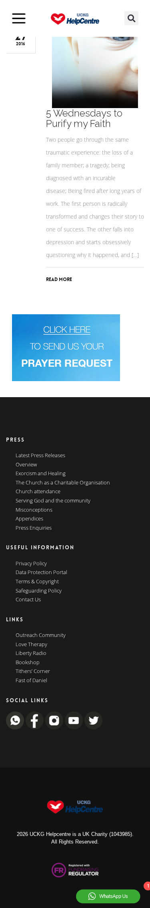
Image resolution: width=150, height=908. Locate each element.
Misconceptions (34, 510)
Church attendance (38, 491)
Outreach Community (41, 635)
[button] (131, 18)
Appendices (29, 519)
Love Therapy (31, 644)
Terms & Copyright (37, 582)
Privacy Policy (31, 563)
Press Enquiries (34, 528)
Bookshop (28, 662)
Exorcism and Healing (41, 473)
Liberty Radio (31, 653)
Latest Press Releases (40, 455)
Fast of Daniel (31, 680)
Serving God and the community (53, 501)
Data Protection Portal (41, 572)
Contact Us (28, 600)
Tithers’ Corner (33, 671)
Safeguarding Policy (39, 591)
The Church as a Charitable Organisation (63, 483)
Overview (26, 465)
